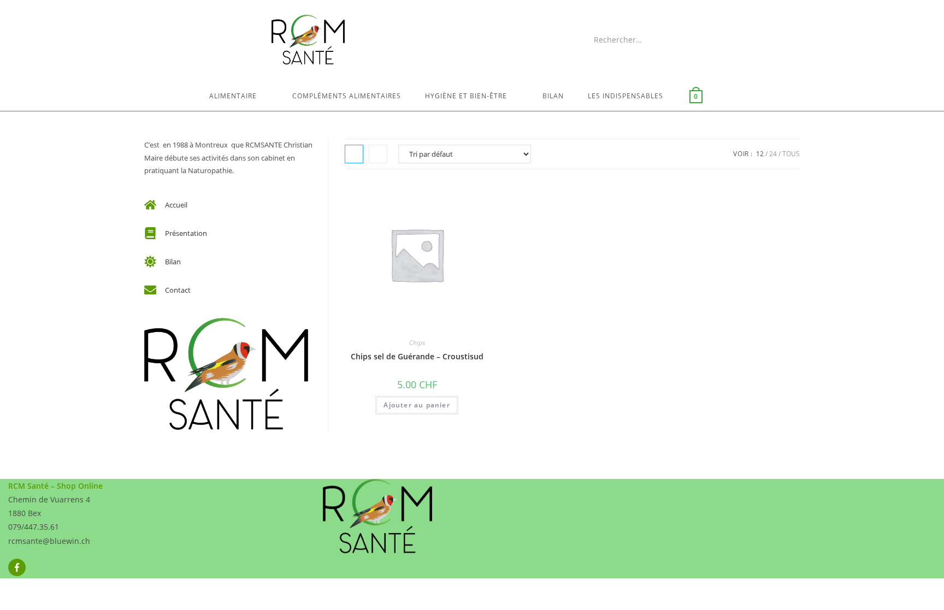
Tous (791, 153)
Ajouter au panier (417, 405)
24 (773, 153)
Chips (417, 342)
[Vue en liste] (378, 154)
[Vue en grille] (354, 154)
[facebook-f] (18, 567)
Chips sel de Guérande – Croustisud (417, 356)
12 (760, 153)
